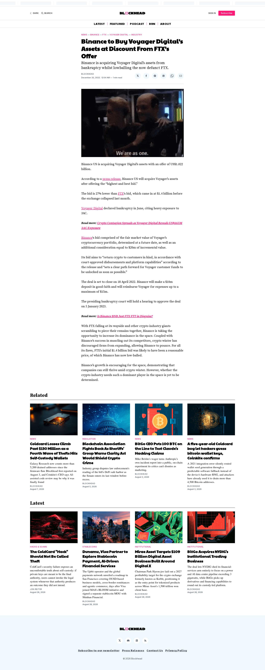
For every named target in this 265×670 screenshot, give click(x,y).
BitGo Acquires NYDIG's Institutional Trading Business (207, 556)
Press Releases (133, 650)
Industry (136, 35)
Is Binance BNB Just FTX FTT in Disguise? (125, 316)
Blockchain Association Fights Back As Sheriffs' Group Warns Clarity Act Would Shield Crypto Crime (104, 453)
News (84, 35)
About (165, 24)
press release (111, 179)
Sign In (212, 13)
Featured (117, 24)
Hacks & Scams (38, 547)
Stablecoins (90, 547)
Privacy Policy (176, 650)
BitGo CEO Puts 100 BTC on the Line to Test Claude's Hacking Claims (158, 448)
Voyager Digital (119, 35)
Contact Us (155, 650)
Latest (99, 24)
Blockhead (87, 74)
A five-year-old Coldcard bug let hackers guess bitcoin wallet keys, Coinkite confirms (210, 450)
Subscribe (226, 13)
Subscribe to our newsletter (99, 650)
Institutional (143, 547)
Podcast (137, 24)
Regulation (89, 439)
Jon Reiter (36, 589)
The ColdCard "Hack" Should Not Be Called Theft (49, 556)
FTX (104, 35)
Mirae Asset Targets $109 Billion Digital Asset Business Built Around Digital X (157, 558)
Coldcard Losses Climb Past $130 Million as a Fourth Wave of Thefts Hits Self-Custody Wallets (53, 450)
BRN (152, 24)
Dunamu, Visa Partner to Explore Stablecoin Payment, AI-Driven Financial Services (105, 558)
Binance (94, 35)
